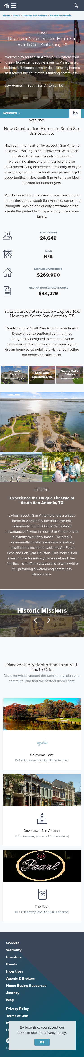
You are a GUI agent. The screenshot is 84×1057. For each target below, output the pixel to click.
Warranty (13, 950)
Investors (14, 957)
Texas (16, 15)
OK (42, 1042)
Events (11, 964)
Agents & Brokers (20, 978)
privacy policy (55, 1032)
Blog (10, 999)
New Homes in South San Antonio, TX (33, 85)
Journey (12, 992)
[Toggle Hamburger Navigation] (10, 5)
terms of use (27, 1032)
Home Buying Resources (26, 985)
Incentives (14, 971)
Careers (12, 942)
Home (6, 15)
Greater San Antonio (35, 15)
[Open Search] (75, 5)
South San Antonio (60, 15)
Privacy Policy (17, 1008)
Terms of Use (17, 1015)
